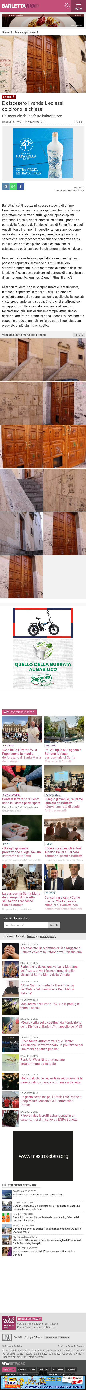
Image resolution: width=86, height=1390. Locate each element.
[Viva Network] (13, 1364)
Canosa (71, 1369)
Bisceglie (44, 1369)
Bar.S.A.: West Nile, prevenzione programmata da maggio (42, 1062)
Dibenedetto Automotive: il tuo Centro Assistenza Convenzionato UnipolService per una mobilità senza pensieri (51, 1045)
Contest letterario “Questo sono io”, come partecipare (21, 801)
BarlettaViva (22, 6)
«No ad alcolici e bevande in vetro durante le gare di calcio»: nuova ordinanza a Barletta (51, 1080)
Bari (32, 1369)
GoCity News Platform (57, 1337)
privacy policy (48, 936)
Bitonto (58, 1369)
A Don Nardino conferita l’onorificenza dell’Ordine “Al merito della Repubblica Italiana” (47, 989)
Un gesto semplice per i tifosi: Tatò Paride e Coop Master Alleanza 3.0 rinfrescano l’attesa (50, 1101)
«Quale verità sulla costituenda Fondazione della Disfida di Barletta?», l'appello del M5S (51, 1024)
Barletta (9, 1369)
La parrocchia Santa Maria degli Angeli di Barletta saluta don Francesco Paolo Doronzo (21, 899)
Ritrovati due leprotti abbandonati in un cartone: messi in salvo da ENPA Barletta (49, 1117)
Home (5, 32)
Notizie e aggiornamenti (24, 32)
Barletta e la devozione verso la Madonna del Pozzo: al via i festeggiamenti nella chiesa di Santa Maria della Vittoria (49, 971)
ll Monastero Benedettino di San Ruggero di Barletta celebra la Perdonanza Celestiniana (51, 950)
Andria (22, 1369)
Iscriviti (54, 925)
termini (31, 936)
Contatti (18, 1337)
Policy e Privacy (33, 1337)
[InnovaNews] (7, 1340)
